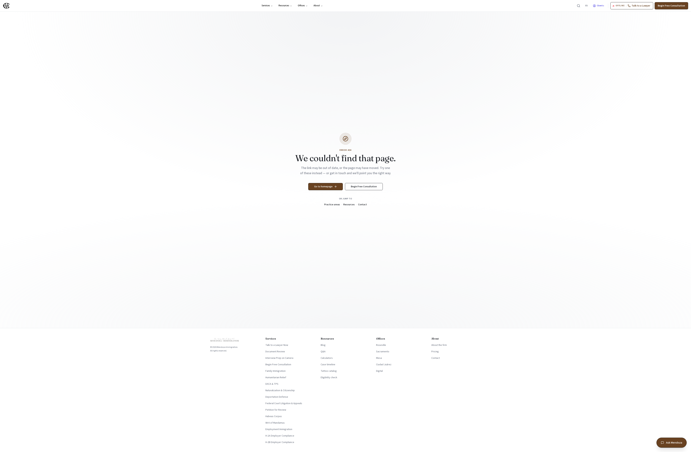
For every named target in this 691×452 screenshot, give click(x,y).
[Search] (578, 5)
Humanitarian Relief (275, 377)
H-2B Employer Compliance (279, 442)
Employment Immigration (278, 429)
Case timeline (328, 364)
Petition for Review (275, 410)
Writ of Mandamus (275, 423)
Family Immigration (275, 371)
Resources (284, 5)
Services (266, 5)
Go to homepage (323, 186)
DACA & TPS (271, 384)
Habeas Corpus (273, 416)
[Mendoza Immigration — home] (6, 6)
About (316, 5)
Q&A (323, 351)
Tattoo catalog (329, 371)
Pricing (435, 351)
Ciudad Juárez (383, 364)
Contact (362, 204)
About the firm (439, 345)
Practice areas (332, 204)
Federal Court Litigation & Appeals (283, 403)
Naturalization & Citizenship (280, 390)
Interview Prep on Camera (279, 358)
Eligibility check (329, 377)
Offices (301, 5)
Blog (323, 345)
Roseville (381, 345)
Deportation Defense (276, 397)
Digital (379, 371)
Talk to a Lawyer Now (276, 345)
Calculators (327, 358)
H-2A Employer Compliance (279, 436)
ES (586, 5)
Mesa (379, 358)
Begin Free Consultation (671, 6)
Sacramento (382, 351)
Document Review (275, 351)
